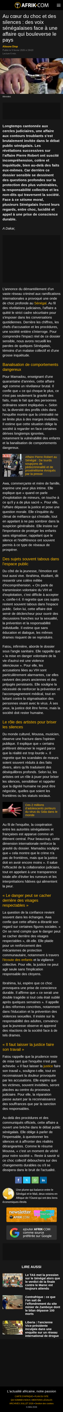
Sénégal (40, 303)
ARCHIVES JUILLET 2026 (21, 1403)
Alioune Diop (10, 46)
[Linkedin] (43, 1180)
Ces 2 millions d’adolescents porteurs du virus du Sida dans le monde (41, 810)
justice (48, 1066)
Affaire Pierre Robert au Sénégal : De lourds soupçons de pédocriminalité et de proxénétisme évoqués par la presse (41, 465)
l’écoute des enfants (17, 960)
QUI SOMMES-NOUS (20, 1400)
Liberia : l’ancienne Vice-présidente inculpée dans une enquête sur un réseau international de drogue (42, 1329)
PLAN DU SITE (41, 1396)
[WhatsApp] (35, 1180)
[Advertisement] (31, 111)
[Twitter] (26, 1180)
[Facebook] (18, 1180)
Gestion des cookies (44, 1403)
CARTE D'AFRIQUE (24, 1396)
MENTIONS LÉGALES (42, 1400)
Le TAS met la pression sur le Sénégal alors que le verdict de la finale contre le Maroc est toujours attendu (42, 1281)
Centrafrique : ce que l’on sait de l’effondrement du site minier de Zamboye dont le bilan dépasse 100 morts (42, 1305)
